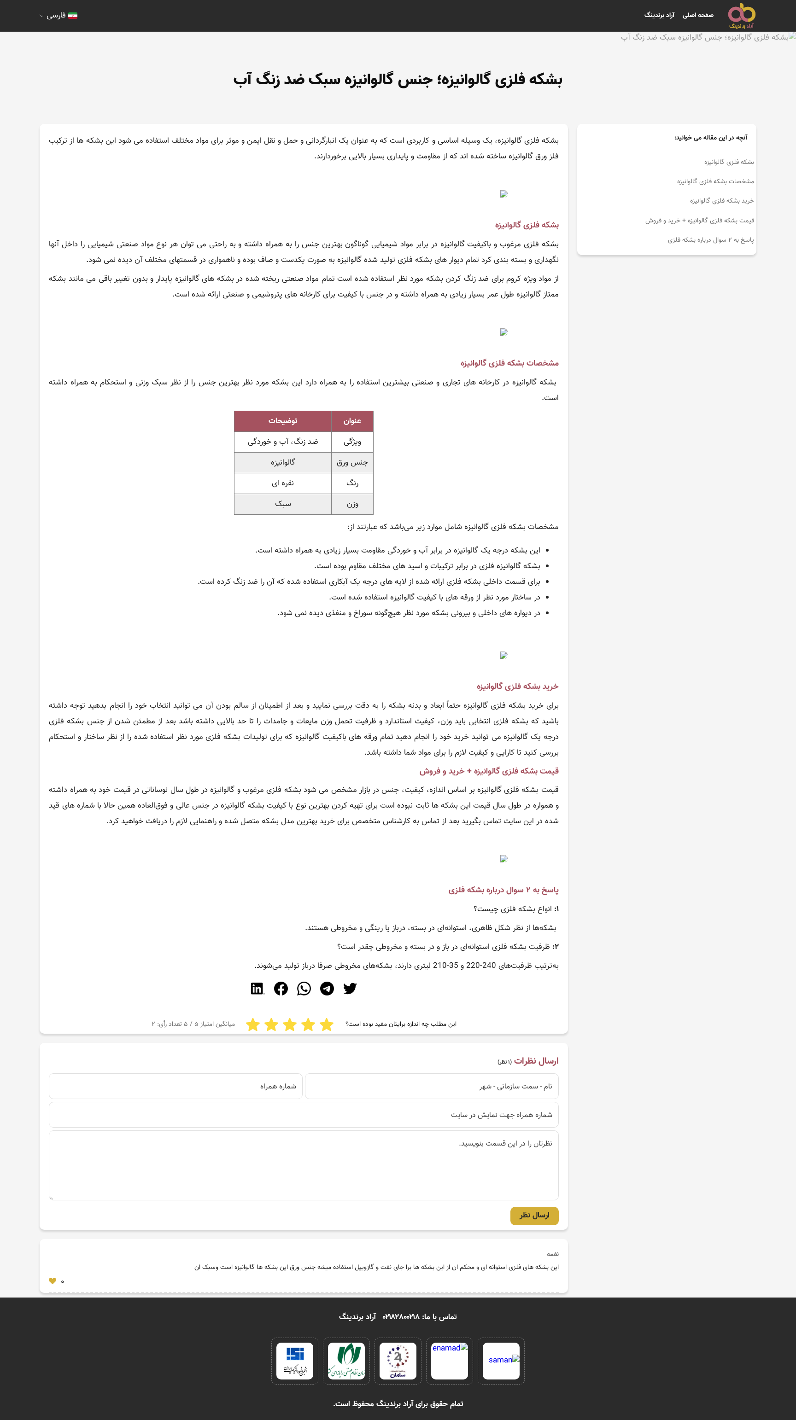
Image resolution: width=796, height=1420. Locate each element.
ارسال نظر (535, 1216)
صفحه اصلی (698, 16)
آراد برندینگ (659, 16)
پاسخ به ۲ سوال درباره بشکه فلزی (711, 240)
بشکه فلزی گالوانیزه (729, 162)
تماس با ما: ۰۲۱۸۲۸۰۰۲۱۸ (420, 1317)
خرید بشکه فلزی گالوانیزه (722, 201)
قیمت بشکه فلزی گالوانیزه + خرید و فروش (699, 221)
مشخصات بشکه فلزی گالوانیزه (715, 182)
